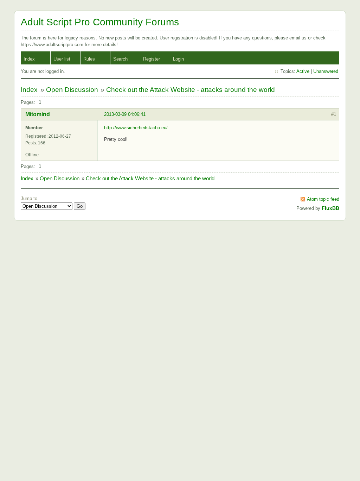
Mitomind (37, 114)
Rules (89, 59)
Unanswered (325, 71)
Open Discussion (72, 89)
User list (61, 59)
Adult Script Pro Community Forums (100, 22)
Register (151, 59)
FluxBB (330, 208)
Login (178, 59)
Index (29, 59)
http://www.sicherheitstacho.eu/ (136, 127)
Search (120, 59)
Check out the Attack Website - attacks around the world (190, 89)
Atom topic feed (323, 199)
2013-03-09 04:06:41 (125, 114)
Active (302, 71)
